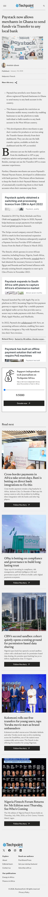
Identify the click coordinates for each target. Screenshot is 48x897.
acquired (15, 219)
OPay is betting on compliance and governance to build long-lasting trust (23, 562)
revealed (35, 259)
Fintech (12, 76)
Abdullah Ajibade (13, 65)
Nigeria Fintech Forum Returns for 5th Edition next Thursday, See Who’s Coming (24, 806)
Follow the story (20, 505)
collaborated (26, 323)
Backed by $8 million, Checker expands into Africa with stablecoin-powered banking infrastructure (30, 339)
